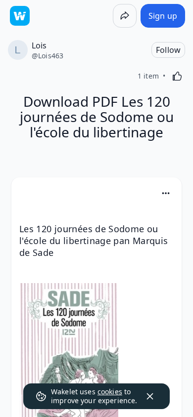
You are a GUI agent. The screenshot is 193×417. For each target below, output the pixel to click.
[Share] (125, 16)
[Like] (177, 76)
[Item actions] (166, 193)
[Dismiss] (150, 396)
